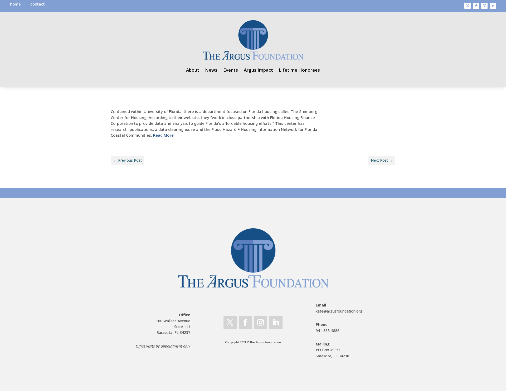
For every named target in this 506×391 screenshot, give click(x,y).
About (192, 70)
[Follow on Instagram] (484, 6)
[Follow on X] (467, 6)
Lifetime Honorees (299, 70)
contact (37, 4)
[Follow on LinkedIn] (493, 6)
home (15, 4)
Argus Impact (258, 70)
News (211, 70)
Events (230, 70)
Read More (163, 135)
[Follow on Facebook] (476, 6)
